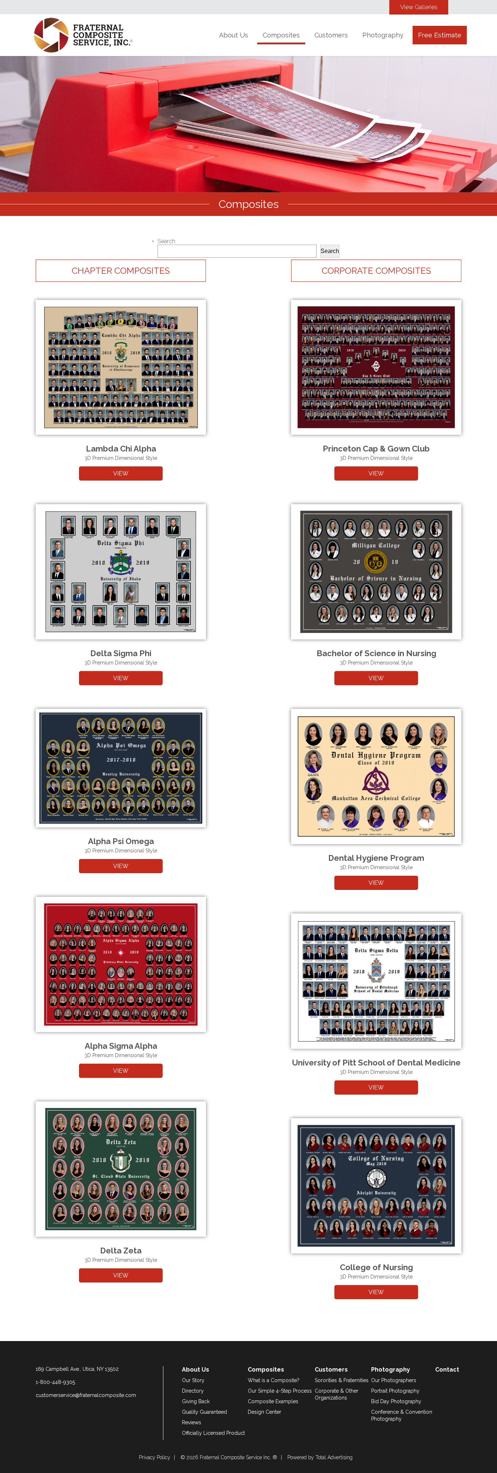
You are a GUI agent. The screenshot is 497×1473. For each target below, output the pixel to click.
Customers (331, 35)
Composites (281, 35)
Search (166, 241)
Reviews (191, 1422)
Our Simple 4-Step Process (280, 1391)
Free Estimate (439, 35)
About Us (233, 35)
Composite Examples (273, 1401)
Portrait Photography (395, 1391)
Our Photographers (393, 1380)
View (120, 473)
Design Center (264, 1412)
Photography (382, 35)
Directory (193, 1391)
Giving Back (196, 1401)
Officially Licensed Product (213, 1433)
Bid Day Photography (396, 1401)
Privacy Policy (154, 1457)
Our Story (193, 1380)
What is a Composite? (273, 1380)
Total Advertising (334, 1457)
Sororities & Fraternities (342, 1380)
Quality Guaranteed (204, 1412)
